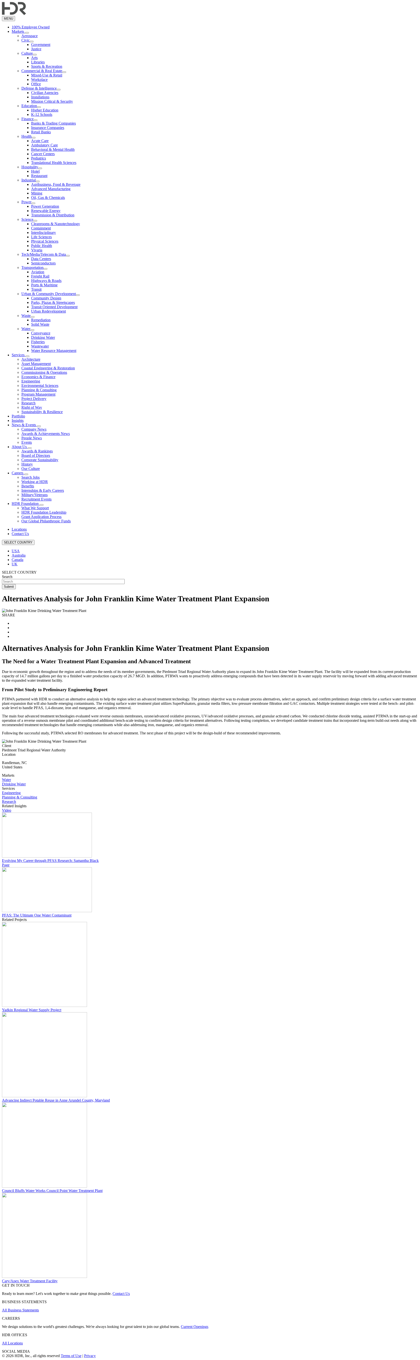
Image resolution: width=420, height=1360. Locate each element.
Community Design (46, 298)
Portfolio (18, 416)
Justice (36, 49)
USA (16, 551)
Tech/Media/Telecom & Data (43, 254)
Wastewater (40, 346)
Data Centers (41, 259)
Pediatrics (38, 158)
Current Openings (194, 1327)
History (27, 464)
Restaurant (39, 176)
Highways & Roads (46, 281)
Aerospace (29, 36)
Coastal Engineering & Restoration (48, 368)
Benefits (27, 486)
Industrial (28, 180)
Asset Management (36, 364)
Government (40, 44)
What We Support (35, 508)
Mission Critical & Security (52, 101)
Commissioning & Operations (44, 372)
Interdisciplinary (43, 232)
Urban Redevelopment (48, 311)
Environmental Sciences (39, 385)
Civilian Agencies (44, 93)
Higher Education (44, 110)
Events (26, 442)
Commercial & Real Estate (41, 71)
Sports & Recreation (46, 66)
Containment (41, 228)
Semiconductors (43, 263)
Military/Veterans (34, 495)
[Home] (14, 14)
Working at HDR (34, 482)
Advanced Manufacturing (50, 189)
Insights (18, 420)
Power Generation (45, 206)
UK (15, 564)
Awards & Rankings (37, 451)
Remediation (41, 320)
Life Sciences (41, 237)
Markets (18, 31)
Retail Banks (41, 132)
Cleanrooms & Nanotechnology (55, 224)
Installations (40, 97)
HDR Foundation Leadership (43, 512)
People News (31, 438)
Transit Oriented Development (54, 307)
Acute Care (40, 141)
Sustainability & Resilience (42, 412)
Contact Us (20, 534)
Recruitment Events (36, 499)
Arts (34, 58)
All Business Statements (20, 1310)
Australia (19, 555)
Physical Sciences (44, 241)
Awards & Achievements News (45, 434)
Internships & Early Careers (42, 490)
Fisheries (38, 342)
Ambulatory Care (44, 145)
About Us (20, 447)
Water (25, 329)
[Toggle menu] (27, 33)
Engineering (30, 381)
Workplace (39, 79)
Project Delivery (33, 399)
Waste (26, 316)
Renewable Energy (46, 211)
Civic (25, 40)
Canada (17, 560)
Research (28, 403)
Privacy (90, 1356)
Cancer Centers (43, 154)
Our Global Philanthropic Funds (46, 521)
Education (29, 106)
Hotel (35, 171)
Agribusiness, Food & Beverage (55, 184)
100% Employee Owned (31, 27)
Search (7, 577)
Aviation (37, 272)
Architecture (30, 359)
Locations (19, 529)
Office (36, 84)
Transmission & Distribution (52, 215)
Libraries (38, 62)
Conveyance (40, 333)
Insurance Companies (47, 128)
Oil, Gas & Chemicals (48, 198)
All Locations (12, 1343)
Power (26, 202)
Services (19, 355)
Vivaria (36, 250)
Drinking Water (43, 337)
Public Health (41, 246)
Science (27, 219)
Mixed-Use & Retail (46, 75)
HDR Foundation (26, 504)
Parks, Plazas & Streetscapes (53, 302)
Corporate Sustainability (39, 460)
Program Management (38, 394)
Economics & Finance (38, 377)
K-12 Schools (41, 114)
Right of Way (31, 407)
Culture (27, 53)
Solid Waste (40, 324)
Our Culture (30, 469)
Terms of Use (71, 1356)
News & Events (24, 425)
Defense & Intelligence (39, 88)
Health (26, 136)
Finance (27, 119)
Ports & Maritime (44, 285)
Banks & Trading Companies (53, 123)
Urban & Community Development (48, 294)
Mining (36, 193)
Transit (36, 289)
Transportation (32, 267)
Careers (18, 473)
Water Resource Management (53, 350)
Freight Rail (40, 276)
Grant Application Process (41, 517)
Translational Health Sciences (53, 163)
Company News (33, 429)
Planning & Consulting (39, 390)
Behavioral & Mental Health (53, 149)
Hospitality (29, 167)
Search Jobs (30, 477)
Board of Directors (35, 455)
